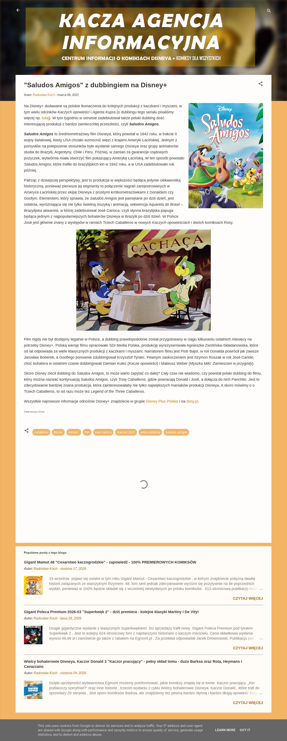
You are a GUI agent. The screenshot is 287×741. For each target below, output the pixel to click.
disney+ (73, 432)
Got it (245, 730)
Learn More (225, 730)
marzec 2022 (126, 432)
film (87, 432)
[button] (260, 84)
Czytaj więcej (248, 598)
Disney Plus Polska (162, 401)
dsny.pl (192, 401)
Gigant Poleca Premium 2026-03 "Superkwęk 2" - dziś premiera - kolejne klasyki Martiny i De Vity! (111, 612)
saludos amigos (176, 432)
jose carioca (103, 432)
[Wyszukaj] (268, 11)
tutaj (45, 118)
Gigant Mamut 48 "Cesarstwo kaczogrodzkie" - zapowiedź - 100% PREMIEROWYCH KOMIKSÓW (110, 562)
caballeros (41, 432)
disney (58, 432)
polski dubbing (150, 432)
